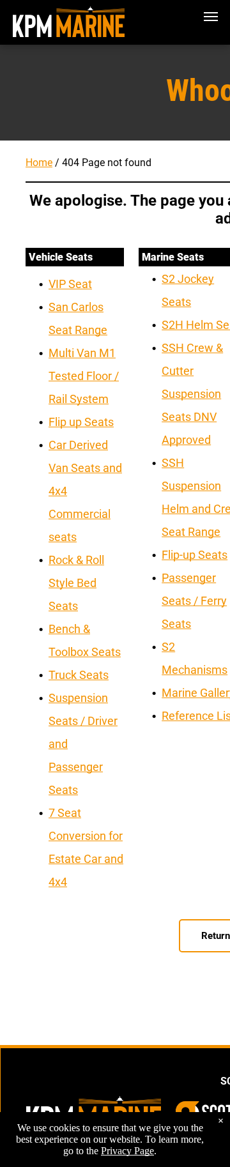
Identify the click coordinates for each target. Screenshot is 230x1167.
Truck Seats (79, 675)
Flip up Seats (81, 422)
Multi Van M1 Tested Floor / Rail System (84, 376)
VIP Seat (70, 284)
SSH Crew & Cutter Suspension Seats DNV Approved (192, 393)
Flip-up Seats (194, 554)
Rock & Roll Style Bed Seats (76, 583)
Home (39, 162)
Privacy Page (127, 1150)
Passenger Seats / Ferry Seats (194, 600)
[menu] (211, 16)
